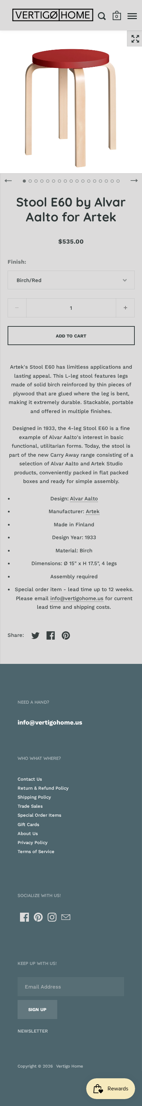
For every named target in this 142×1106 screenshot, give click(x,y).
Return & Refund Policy (43, 788)
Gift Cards (28, 824)
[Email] (65, 917)
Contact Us (30, 779)
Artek (93, 511)
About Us (28, 833)
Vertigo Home (69, 1066)
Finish (16, 261)
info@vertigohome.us (76, 598)
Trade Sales (30, 806)
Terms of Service (36, 851)
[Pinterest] (38, 917)
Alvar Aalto (84, 498)
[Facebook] (24, 917)
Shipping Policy (34, 797)
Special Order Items (39, 815)
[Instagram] (52, 917)
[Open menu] (132, 16)
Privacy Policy (33, 842)
